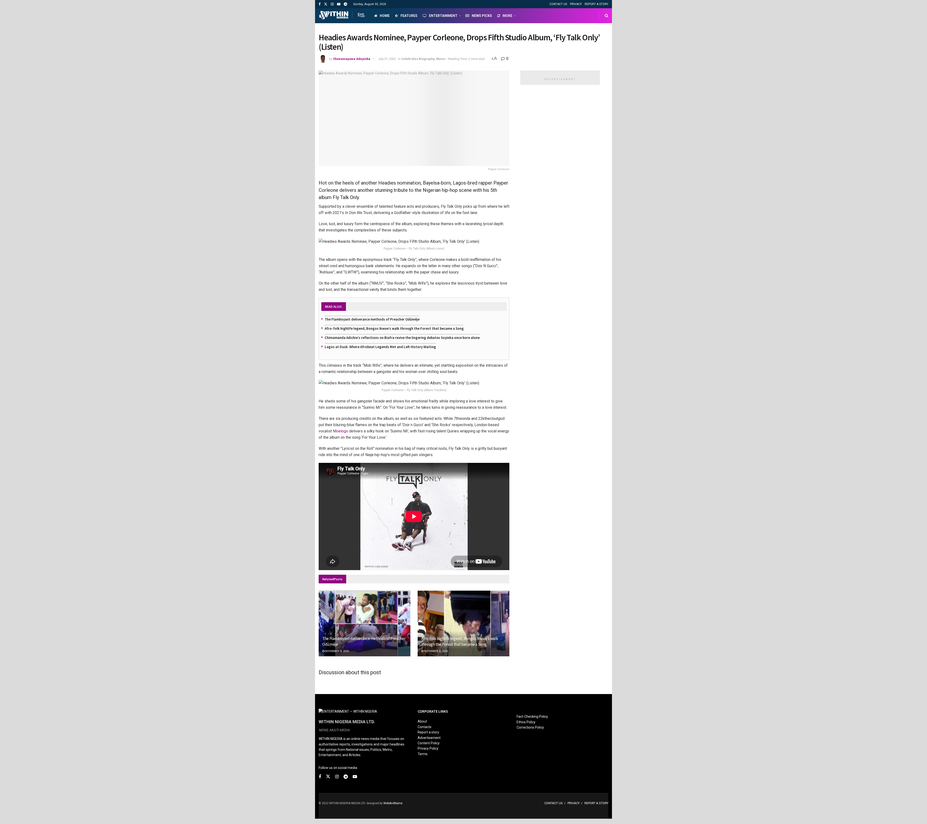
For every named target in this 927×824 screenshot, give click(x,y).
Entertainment (443, 16)
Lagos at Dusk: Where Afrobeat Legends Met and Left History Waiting (380, 346)
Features (408, 16)
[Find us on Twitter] (325, 4)
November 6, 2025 (435, 651)
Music (441, 59)
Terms (423, 754)
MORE (507, 16)
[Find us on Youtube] (338, 4)
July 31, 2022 (387, 59)
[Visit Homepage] (342, 15)
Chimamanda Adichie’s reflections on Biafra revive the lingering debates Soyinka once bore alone (402, 337)
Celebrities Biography (418, 59)
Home (385, 16)
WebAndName (392, 803)
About (422, 721)
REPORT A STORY (596, 4)
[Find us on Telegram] (345, 4)
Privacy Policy (428, 748)
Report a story (428, 732)
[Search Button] (606, 15)
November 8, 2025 (336, 651)
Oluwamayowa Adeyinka (351, 59)
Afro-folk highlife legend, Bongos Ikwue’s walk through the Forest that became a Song (394, 328)
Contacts (424, 727)
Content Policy (429, 743)
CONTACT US (558, 4)
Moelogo (340, 431)
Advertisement (429, 738)
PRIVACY (576, 4)
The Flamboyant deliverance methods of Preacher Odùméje (372, 319)
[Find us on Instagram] (332, 4)
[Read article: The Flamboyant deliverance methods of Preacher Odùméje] (364, 623)
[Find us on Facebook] (320, 4)
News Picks (482, 16)
